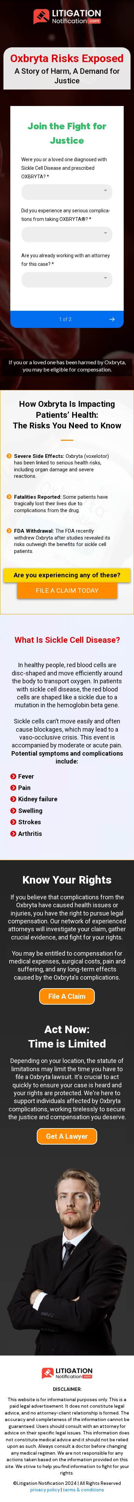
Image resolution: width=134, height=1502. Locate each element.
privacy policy (45, 1490)
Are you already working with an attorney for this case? (65, 260)
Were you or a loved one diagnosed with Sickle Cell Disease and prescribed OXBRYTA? (64, 168)
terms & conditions (83, 1490)
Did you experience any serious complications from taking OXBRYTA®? (65, 215)
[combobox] (67, 192)
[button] (112, 319)
